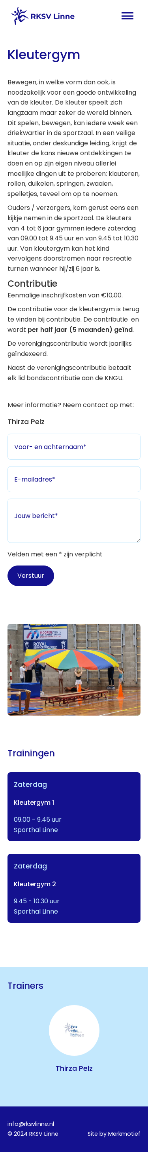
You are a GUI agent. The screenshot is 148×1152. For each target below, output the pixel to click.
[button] (127, 16)
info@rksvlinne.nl (30, 1124)
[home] (41, 16)
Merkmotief (124, 1134)
